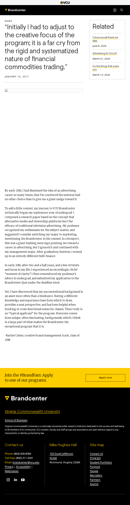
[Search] (121, 10)
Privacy (9, 466)
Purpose (95, 466)
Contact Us (96, 453)
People (94, 471)
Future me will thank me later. (105, 39)
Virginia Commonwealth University (32, 412)
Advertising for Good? (105, 53)
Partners (95, 479)
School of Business (16, 420)
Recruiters (96, 475)
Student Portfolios (101, 462)
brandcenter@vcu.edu (26, 462)
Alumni (94, 484)
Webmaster (12, 471)
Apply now (105, 378)
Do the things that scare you (106, 68)
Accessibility (23, 466)
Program (95, 458)
